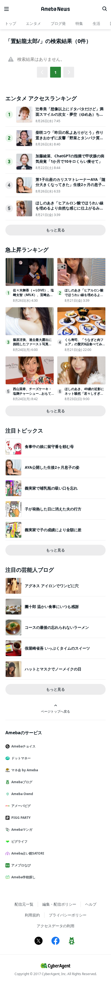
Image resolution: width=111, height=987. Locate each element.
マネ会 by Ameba (24, 770)
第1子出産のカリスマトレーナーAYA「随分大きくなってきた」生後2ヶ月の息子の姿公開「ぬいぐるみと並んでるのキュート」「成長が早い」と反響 (71, 187)
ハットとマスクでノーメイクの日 (53, 669)
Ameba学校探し (23, 877)
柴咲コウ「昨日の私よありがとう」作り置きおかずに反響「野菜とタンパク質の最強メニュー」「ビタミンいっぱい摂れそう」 (69, 140)
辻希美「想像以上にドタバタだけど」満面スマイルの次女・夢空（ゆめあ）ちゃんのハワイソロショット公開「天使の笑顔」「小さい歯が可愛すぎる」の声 (69, 116)
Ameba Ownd (22, 794)
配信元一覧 (24, 904)
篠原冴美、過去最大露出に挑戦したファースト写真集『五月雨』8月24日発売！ (32, 344)
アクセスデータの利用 (55, 925)
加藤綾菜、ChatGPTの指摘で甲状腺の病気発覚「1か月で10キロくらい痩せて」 (70, 158)
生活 (96, 23)
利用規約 (32, 915)
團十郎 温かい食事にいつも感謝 (52, 606)
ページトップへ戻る (55, 711)
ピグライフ (19, 841)
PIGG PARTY (20, 817)
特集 (79, 23)
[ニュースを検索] (104, 9)
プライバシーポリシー (67, 915)
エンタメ (33, 23)
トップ (10, 23)
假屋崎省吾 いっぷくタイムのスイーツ (57, 648)
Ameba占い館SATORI (27, 853)
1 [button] (55, 72)
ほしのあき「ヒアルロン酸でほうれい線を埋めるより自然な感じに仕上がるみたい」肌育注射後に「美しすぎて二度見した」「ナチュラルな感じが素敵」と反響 (69, 210)
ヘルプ (90, 904)
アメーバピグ (21, 805)
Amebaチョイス (23, 746)
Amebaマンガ (21, 829)
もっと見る (55, 229)
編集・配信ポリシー (59, 904)
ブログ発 (58, 23)
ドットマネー (21, 758)
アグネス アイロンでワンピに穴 (52, 585)
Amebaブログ (21, 782)
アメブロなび (21, 865)
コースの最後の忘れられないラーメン (57, 627)
